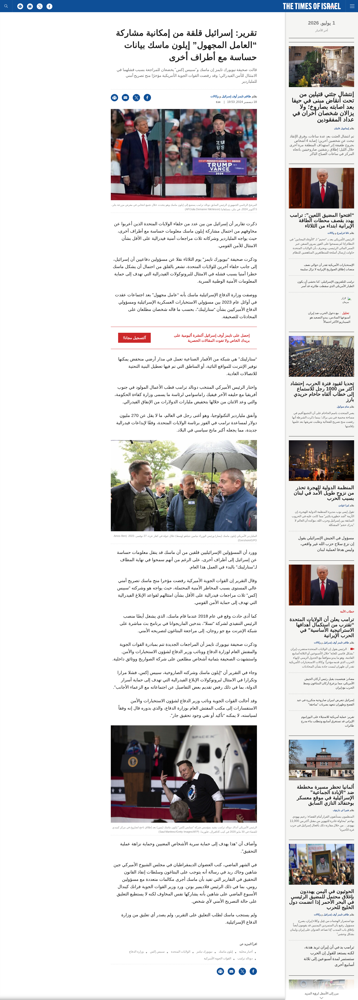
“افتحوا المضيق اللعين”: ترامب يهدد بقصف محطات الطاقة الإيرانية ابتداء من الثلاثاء (322, 220)
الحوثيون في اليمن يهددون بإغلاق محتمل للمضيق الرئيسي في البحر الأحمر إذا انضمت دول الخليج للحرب (321, 899)
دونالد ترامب (245, 958)
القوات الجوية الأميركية (217, 958)
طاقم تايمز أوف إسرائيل (236, 96)
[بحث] (6, 6)
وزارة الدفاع (136, 951)
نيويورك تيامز (204, 951)
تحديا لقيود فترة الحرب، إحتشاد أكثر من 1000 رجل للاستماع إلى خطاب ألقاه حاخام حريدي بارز (322, 391)
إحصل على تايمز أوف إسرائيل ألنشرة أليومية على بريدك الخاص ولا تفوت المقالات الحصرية (212, 337)
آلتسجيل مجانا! (134, 338)
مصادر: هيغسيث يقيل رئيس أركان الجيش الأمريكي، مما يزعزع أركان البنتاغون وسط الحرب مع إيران (328, 683)
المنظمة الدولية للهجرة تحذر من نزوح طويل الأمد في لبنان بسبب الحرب (324, 493)
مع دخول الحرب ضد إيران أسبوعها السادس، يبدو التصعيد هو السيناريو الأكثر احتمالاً (329, 317)
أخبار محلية (246, 951)
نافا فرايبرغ (343, 233)
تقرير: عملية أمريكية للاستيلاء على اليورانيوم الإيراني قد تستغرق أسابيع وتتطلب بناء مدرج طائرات (327, 721)
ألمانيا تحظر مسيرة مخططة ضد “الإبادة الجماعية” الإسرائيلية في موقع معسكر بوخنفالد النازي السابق (325, 795)
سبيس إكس (157, 951)
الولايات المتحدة (180, 951)
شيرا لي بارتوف (341, 810)
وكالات (214, 96)
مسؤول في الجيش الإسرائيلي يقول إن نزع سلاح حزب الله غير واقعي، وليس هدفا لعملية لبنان (326, 544)
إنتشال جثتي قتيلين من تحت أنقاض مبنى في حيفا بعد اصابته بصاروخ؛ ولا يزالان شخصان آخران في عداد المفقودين (323, 107)
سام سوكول (343, 406)
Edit (218, 102)
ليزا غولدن (344, 505)
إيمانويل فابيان (341, 128)
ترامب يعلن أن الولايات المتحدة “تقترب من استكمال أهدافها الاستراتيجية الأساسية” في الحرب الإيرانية (322, 627)
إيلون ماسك (226, 951)
